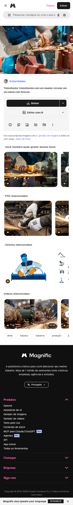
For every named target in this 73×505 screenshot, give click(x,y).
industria (40, 335)
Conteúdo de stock (14, 427)
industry (24, 335)
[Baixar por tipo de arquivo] (62, 103)
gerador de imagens (49, 135)
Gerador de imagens (15, 414)
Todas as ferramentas (16, 448)
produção (56, 335)
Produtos (10, 399)
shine (10, 335)
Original (23, 30)
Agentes (11, 435)
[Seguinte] (68, 169)
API (5, 439)
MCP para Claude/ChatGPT (22, 431)
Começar (10, 458)
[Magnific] (36, 356)
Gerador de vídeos (14, 418)
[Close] (68, 501)
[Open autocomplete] (8, 15)
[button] (36, 385)
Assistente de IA (13, 410)
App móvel (10, 444)
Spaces (8, 405)
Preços (50, 5)
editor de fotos (23, 139)
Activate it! (55, 501)
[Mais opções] (52, 124)
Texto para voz (12, 422)
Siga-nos (10, 478)
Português (36, 384)
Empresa (9, 468)
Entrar (63, 5)
